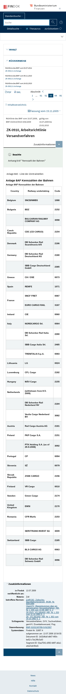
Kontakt (33, 685)
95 (60, 95)
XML (19, 92)
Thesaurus (35, 28)
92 (46, 95)
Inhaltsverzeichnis (16, 104)
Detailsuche (13, 28)
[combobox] (26, 22)
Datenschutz (33, 691)
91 (41, 95)
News (33, 675)
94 (55, 95)
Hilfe (33, 680)
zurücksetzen (52, 28)
